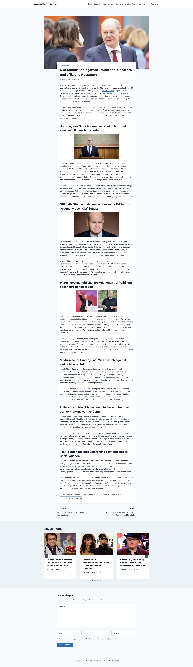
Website (115, 633)
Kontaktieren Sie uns (140, 4)
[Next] (146, 556)
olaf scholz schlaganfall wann (71, 498)
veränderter (65, 174)
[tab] (92, 580)
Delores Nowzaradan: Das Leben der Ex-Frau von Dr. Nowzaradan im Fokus (59, 563)
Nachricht (119, 4)
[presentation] (60, 544)
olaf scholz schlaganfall (91, 494)
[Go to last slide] (46, 556)
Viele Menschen (108, 91)
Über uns (154, 4)
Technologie (108, 4)
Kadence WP (117, 661)
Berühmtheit (64, 66)
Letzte (127, 4)
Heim (89, 4)
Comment (62, 606)
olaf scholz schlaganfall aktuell (112, 494)
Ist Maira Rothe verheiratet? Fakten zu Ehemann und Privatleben (121, 512)
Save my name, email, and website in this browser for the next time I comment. (87, 639)
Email (88, 633)
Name (60, 633)
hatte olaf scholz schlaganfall (71, 494)
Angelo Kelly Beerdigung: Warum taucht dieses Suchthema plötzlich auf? (132, 563)
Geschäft (97, 4)
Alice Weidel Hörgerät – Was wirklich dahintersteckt (71, 512)
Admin (64, 79)
